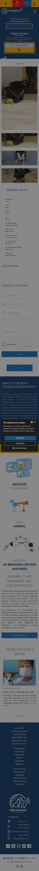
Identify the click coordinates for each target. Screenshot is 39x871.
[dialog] (19, 435)
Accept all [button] (20, 438)
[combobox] (32, 422)
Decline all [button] (20, 443)
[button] (19, 448)
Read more (6, 433)
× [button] (34, 422)
